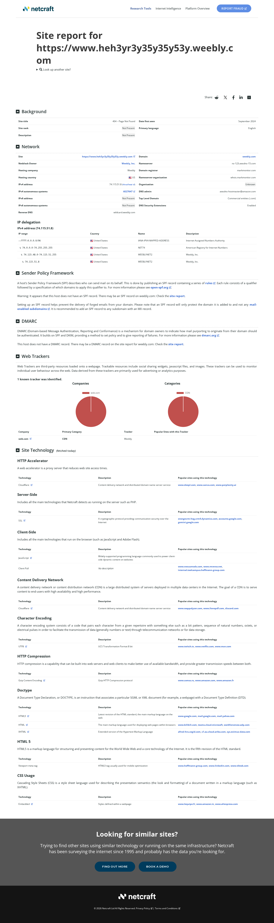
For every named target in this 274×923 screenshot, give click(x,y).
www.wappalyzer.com (190, 608)
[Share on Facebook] (233, 97)
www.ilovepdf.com (213, 608)
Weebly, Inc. (128, 163)
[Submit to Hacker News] (249, 97)
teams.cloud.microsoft (210, 724)
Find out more (115, 866)
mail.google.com (207, 716)
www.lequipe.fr (186, 804)
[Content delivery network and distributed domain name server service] (31, 485)
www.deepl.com (187, 485)
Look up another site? (56, 69)
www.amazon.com (205, 680)
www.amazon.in (205, 804)
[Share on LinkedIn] (241, 97)
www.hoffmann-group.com (193, 765)
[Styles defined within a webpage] (31, 804)
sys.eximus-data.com (238, 731)
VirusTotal (127, 184)
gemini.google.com (188, 522)
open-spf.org (159, 287)
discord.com (232, 608)
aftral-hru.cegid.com (189, 731)
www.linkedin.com (219, 765)
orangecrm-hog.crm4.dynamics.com (198, 518)
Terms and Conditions (166, 908)
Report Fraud (232, 8)
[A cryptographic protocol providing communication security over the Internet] (24, 520)
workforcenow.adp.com (237, 724)
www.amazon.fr (225, 680)
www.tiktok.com (239, 765)
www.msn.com (223, 646)
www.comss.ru (186, 680)
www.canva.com (206, 485)
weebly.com (249, 156)
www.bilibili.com (187, 724)
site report (177, 296)
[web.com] (30, 438)
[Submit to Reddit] (216, 97)
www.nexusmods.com (190, 566)
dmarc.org (209, 335)
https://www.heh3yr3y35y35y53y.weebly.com (107, 156)
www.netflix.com (204, 646)
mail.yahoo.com (225, 716)
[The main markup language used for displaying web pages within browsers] (26, 724)
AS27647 (128, 191)
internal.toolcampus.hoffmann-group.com (201, 570)
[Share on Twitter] (225, 97)
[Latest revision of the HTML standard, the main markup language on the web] (27, 716)
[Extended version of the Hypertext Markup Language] (27, 731)
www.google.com (187, 716)
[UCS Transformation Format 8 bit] (25, 646)
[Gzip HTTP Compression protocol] (43, 680)
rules (208, 283)
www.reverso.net (212, 566)
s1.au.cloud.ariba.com (214, 731)
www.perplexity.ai (226, 485)
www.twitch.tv (186, 646)
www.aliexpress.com (226, 804)
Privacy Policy (143, 908)
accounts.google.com (230, 518)
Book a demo (157, 866)
